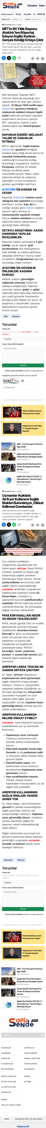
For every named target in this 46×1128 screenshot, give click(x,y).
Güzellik (27, 14)
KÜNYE (27, 1076)
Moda (18, 14)
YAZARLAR (6, 1048)
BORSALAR (6, 1092)
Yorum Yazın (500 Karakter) (13, 344)
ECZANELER (29, 1069)
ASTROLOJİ (29, 1048)
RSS (7, 1119)
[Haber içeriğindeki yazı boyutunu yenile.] (42, 58)
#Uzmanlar (8, 860)
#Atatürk (15, 316)
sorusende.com (9, 25)
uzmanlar (7, 589)
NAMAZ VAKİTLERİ (32, 1058)
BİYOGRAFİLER (7, 1069)
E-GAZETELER (7, 1064)
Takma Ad (6, 329)
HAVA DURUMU (30, 1053)
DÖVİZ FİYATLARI (8, 1082)
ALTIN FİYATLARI (8, 1087)
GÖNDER (23, 365)
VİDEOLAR (5, 1058)
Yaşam (20, 25)
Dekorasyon (7, 14)
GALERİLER (5, 1053)
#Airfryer (20, 860)
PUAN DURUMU (30, 1064)
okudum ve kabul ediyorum (24, 371)
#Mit (5, 316)
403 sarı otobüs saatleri (11, 1105)
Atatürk (6, 108)
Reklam (4, 1100)
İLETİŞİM (27, 1082)
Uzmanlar (7, 722)
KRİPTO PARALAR (8, 1076)
